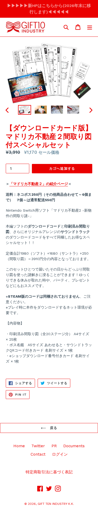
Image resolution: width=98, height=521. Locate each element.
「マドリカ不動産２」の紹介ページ (38, 184)
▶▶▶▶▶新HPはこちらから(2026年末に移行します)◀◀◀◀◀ (49, 8)
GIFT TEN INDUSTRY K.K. (56, 504)
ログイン (60, 454)
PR (54, 446)
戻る (53, 428)
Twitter (38, 446)
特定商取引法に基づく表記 (49, 472)
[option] (24, 110)
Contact (38, 454)
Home (19, 446)
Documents (74, 446)
